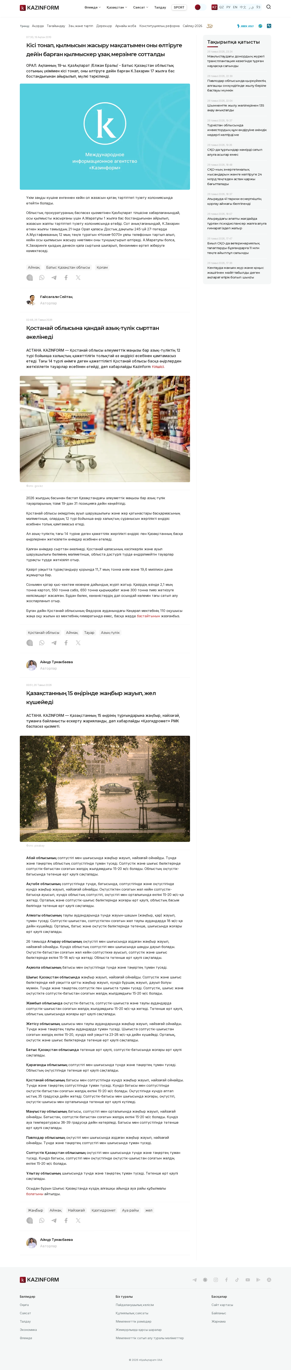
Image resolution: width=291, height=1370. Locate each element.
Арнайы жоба (125, 26)
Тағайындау (56, 26)
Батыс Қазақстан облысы (68, 267)
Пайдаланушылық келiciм (135, 1305)
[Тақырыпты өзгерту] (200, 7)
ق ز (251, 7)
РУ (228, 7)
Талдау (160, 7)
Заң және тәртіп (80, 26)
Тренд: (25, 26)
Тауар (89, 633)
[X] (78, 278)
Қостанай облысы (43, 633)
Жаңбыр (35, 1210)
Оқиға (24, 1305)
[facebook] (226, 1280)
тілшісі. (158, 367)
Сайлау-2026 (192, 26)
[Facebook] (66, 278)
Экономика (28, 1330)
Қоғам (102, 267)
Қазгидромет (103, 1210)
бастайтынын (148, 616)
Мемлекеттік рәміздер (133, 1321)
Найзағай (76, 1210)
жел (149, 1210)
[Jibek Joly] (246, 26)
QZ (221, 7)
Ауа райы (130, 1210)
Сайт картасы (222, 1305)
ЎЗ (258, 7)
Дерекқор (104, 26)
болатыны (34, 1194)
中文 (243, 7)
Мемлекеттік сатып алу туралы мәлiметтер (150, 1338)
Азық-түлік (110, 633)
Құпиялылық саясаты (132, 1313)
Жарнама (219, 1321)
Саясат (25, 1313)
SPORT (179, 7)
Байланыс (219, 1313)
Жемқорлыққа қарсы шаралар (139, 1330)
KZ (214, 7)
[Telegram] (53, 278)
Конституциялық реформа (159, 26)
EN (235, 7)
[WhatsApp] (41, 278)
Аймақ (34, 267)
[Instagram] (29, 278)
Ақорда (37, 26)
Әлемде (26, 1338)
